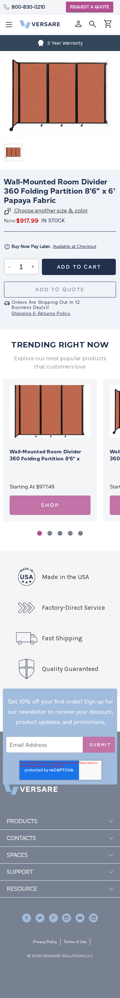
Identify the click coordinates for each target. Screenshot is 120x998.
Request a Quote (89, 6)
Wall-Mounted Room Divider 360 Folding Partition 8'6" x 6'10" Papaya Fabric (45, 459)
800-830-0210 (28, 7)
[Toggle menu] (11, 26)
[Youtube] (80, 917)
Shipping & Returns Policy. (41, 313)
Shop (50, 505)
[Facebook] (26, 917)
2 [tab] (49, 533)
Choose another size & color (50, 210)
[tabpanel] (50, 450)
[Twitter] (40, 917)
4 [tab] (70, 533)
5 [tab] (80, 533)
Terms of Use (75, 941)
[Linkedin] (93, 917)
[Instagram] (66, 917)
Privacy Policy (45, 941)
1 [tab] (39, 533)
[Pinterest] (53, 917)
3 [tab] (60, 533)
